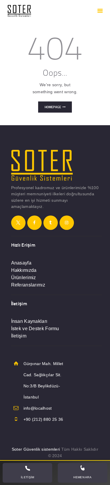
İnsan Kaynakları (29, 321)
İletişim (18, 335)
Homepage (53, 107)
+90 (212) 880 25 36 (43, 419)
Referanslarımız (28, 284)
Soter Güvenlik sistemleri (36, 449)
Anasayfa (21, 262)
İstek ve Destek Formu (35, 328)
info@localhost (37, 408)
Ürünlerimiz (23, 277)
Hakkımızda (24, 270)
